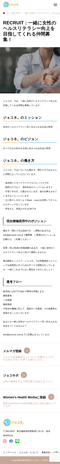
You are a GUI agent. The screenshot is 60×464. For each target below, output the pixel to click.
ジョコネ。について (28, 452)
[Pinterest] (17, 441)
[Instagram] (5, 441)
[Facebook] (11, 441)
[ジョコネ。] (11, 4)
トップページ (9, 452)
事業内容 (46, 452)
